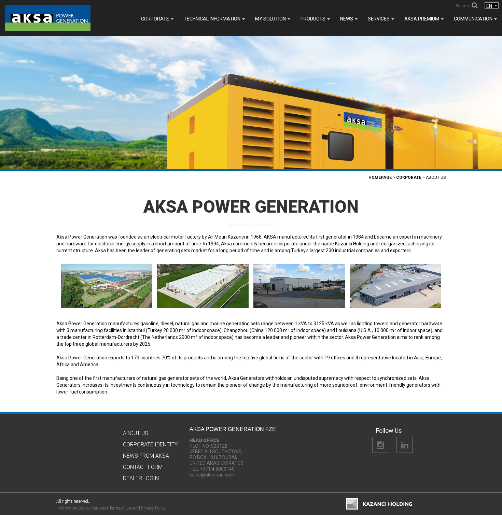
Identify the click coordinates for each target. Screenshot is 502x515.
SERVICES (379, 19)
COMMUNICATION (473, 19)
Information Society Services (81, 508)
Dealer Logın (141, 478)
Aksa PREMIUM (422, 19)
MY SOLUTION (271, 19)
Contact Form (143, 467)
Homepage (380, 177)
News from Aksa (146, 456)
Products (313, 19)
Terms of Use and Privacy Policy (137, 508)
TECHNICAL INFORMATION (212, 19)
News (347, 19)
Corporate (155, 19)
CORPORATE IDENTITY (150, 444)
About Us (135, 433)
